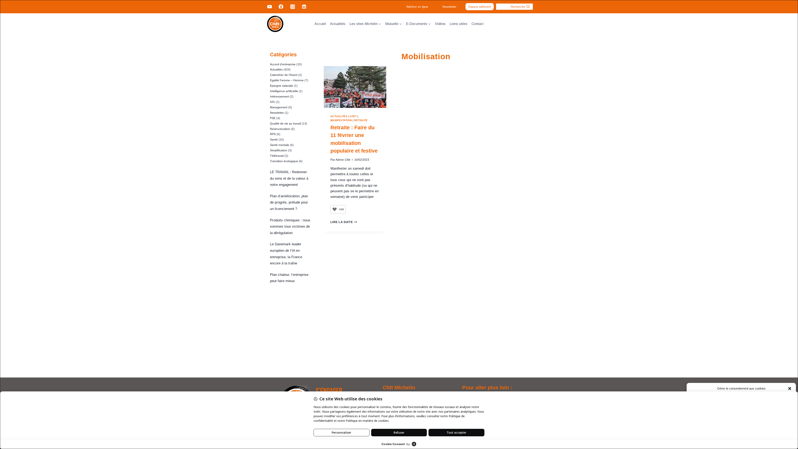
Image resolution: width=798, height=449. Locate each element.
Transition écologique (284, 161)
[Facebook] (281, 6)
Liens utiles (458, 24)
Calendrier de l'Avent (283, 74)
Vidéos (440, 24)
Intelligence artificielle (284, 91)
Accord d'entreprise (283, 64)
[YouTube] (269, 6)
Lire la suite (343, 222)
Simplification (278, 150)
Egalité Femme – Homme (287, 80)
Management (278, 107)
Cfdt (353, 116)
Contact (478, 24)
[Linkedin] (304, 6)
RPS (273, 134)
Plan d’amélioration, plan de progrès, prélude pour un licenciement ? (289, 202)
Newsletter (449, 6)
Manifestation (341, 120)
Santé (274, 139)
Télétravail (277, 155)
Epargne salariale (281, 85)
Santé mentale (279, 145)
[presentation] (355, 87)
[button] (790, 388)
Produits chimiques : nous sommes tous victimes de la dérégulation (290, 226)
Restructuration (280, 129)
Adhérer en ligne (417, 6)
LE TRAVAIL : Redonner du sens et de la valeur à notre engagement (289, 178)
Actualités (337, 24)
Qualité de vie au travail (285, 123)
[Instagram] (292, 6)
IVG (272, 102)
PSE (273, 118)
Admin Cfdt (343, 159)
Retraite (361, 120)
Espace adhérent (479, 6)
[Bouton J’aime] (334, 209)
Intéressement (279, 96)
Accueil (320, 24)
